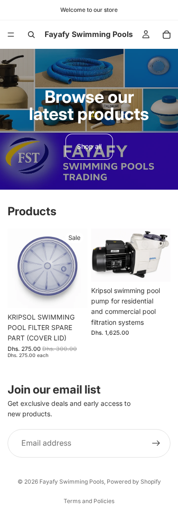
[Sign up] (156, 443)
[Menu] (11, 35)
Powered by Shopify (134, 481)
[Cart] (166, 34)
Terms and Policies (89, 500)
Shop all (89, 146)
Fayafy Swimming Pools (71, 481)
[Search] (31, 34)
